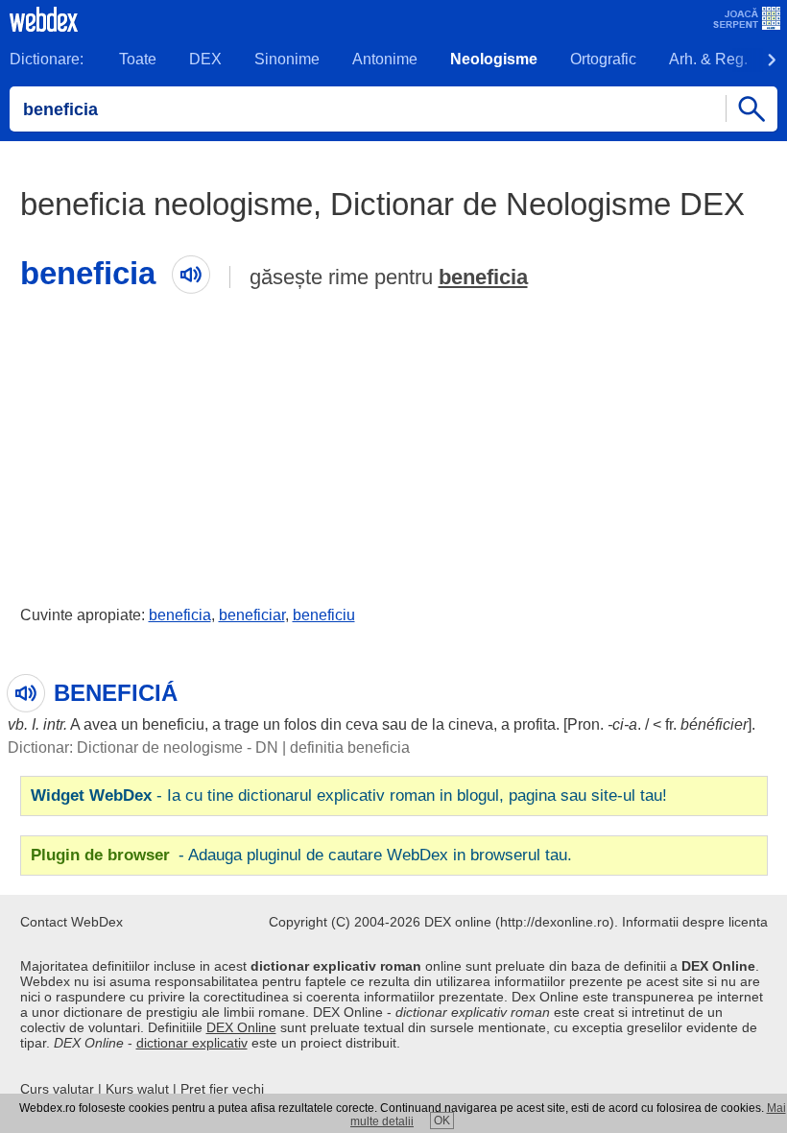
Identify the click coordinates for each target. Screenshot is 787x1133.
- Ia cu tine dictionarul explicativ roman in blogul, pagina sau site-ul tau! (349, 795)
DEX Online (241, 1027)
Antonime (384, 59)
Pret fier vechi (222, 1089)
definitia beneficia (350, 747)
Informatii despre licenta (695, 921)
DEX (205, 59)
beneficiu (324, 615)
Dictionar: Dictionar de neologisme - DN (143, 747)
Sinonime (287, 59)
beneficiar (252, 615)
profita (534, 724)
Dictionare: (46, 59)
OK (442, 1120)
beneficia (483, 277)
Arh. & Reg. (708, 59)
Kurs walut (137, 1089)
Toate (137, 59)
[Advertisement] (393, 445)
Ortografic (603, 59)
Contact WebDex (71, 921)
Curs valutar (57, 1089)
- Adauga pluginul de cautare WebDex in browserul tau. (301, 855)
